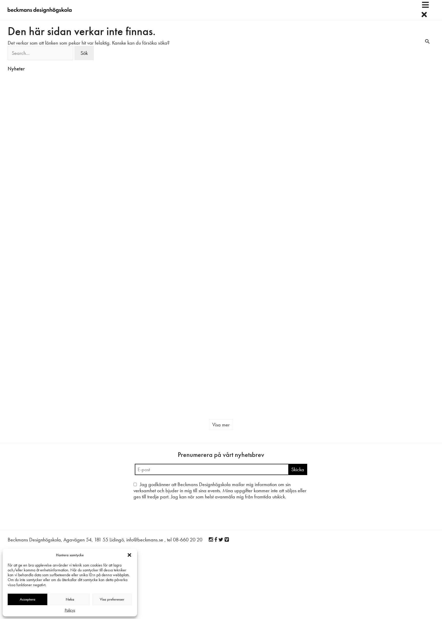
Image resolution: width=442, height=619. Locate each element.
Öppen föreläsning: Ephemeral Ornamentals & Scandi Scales (112, 273)
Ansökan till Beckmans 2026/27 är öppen (320, 365)
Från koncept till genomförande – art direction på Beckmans (400, 294)
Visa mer (221, 405)
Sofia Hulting (89, 142)
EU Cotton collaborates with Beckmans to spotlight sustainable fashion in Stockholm (109, 353)
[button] (129, 555)
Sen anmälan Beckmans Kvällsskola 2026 (321, 132)
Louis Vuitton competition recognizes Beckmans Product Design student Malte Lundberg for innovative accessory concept (257, 283)
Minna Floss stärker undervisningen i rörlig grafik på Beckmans (327, 283)
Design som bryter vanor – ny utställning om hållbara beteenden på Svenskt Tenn (401, 209)
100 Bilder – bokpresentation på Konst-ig (38, 335)
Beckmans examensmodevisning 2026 (253, 200)
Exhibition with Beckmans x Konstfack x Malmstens (252, 366)
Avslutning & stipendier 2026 (38, 129)
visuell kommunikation (408, 313)
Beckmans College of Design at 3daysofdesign (184, 132)
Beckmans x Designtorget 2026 (112, 203)
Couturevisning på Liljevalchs (37, 264)
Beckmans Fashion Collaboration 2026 (173, 371)
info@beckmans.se (144, 520)
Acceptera (27, 599)
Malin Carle (16, 136)
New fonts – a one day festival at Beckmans (111, 132)
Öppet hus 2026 (387, 373)
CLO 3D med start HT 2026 (253, 129)
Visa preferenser (112, 599)
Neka (70, 599)
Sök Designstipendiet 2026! (36, 197)
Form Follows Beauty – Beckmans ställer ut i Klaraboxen (176, 209)
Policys (70, 610)
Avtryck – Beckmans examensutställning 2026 (395, 132)
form (272, 302)
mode (204, 381)
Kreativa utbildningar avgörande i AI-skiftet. (320, 206)
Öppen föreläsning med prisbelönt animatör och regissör (177, 289)
